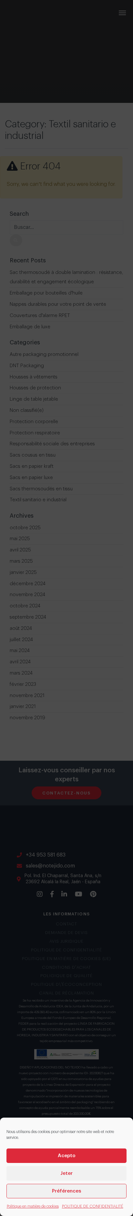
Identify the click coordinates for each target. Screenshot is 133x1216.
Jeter (66, 1173)
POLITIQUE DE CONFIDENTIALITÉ (92, 1206)
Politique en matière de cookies (33, 1206)
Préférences (66, 1191)
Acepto (67, 1155)
